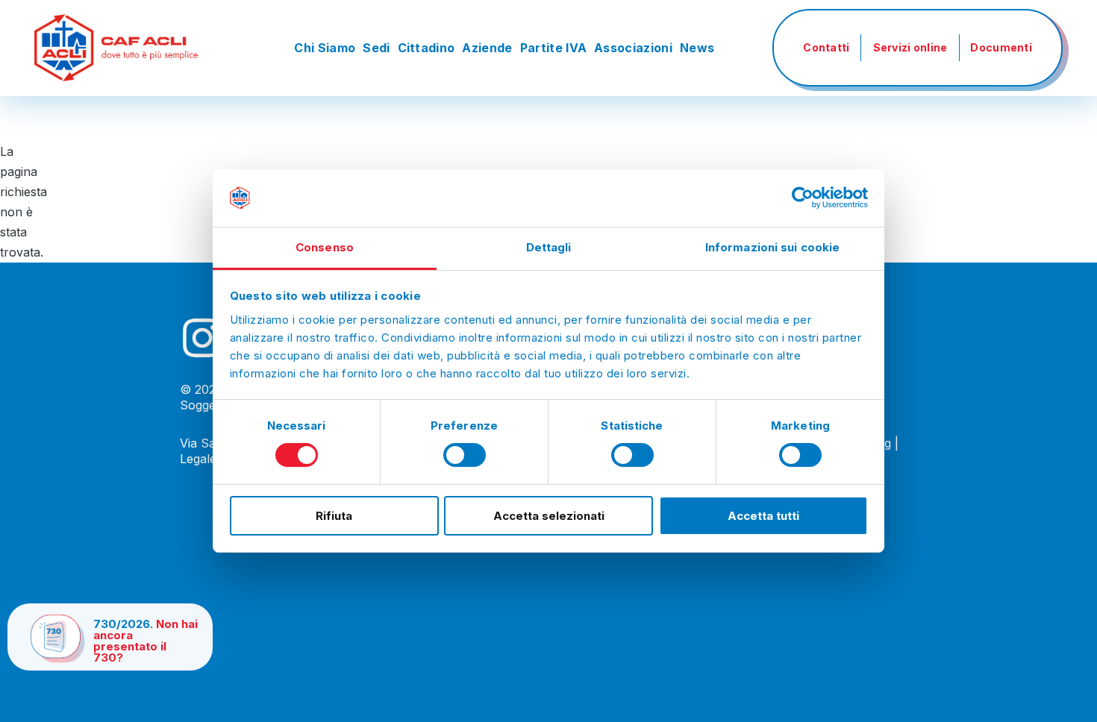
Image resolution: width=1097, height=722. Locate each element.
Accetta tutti (763, 516)
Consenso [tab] (325, 247)
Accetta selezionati (548, 516)
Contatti (826, 47)
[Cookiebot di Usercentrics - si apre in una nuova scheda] (802, 197)
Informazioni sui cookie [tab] (772, 247)
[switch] (464, 455)
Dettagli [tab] (549, 247)
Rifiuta (334, 516)
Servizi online (910, 47)
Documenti (1001, 47)
